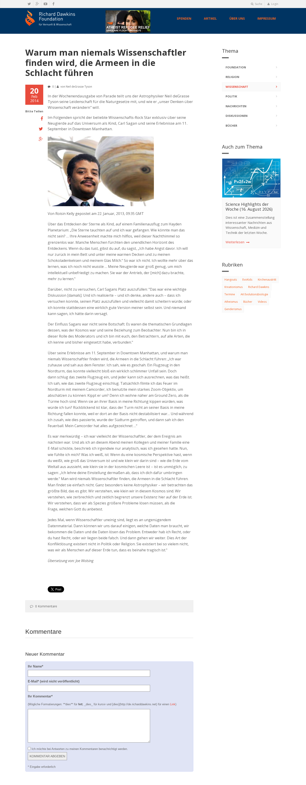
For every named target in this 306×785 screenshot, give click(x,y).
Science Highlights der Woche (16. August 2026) (249, 206)
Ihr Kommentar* (40, 696)
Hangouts (230, 279)
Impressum (266, 18)
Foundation (236, 67)
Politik (231, 96)
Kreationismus (233, 287)
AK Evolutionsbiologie (254, 294)
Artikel (210, 18)
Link (172, 704)
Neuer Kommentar (45, 654)
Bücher (231, 126)
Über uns (237, 18)
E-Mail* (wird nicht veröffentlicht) (54, 681)
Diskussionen (237, 116)
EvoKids (247, 279)
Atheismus (231, 302)
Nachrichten (236, 106)
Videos (262, 302)
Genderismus (232, 309)
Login (274, 4)
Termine (229, 294)
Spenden (184, 18)
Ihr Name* (35, 666)
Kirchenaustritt (267, 279)
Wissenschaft (237, 87)
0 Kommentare (46, 606)
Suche (258, 4)
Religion (232, 77)
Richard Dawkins (258, 287)
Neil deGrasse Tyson (79, 86)
